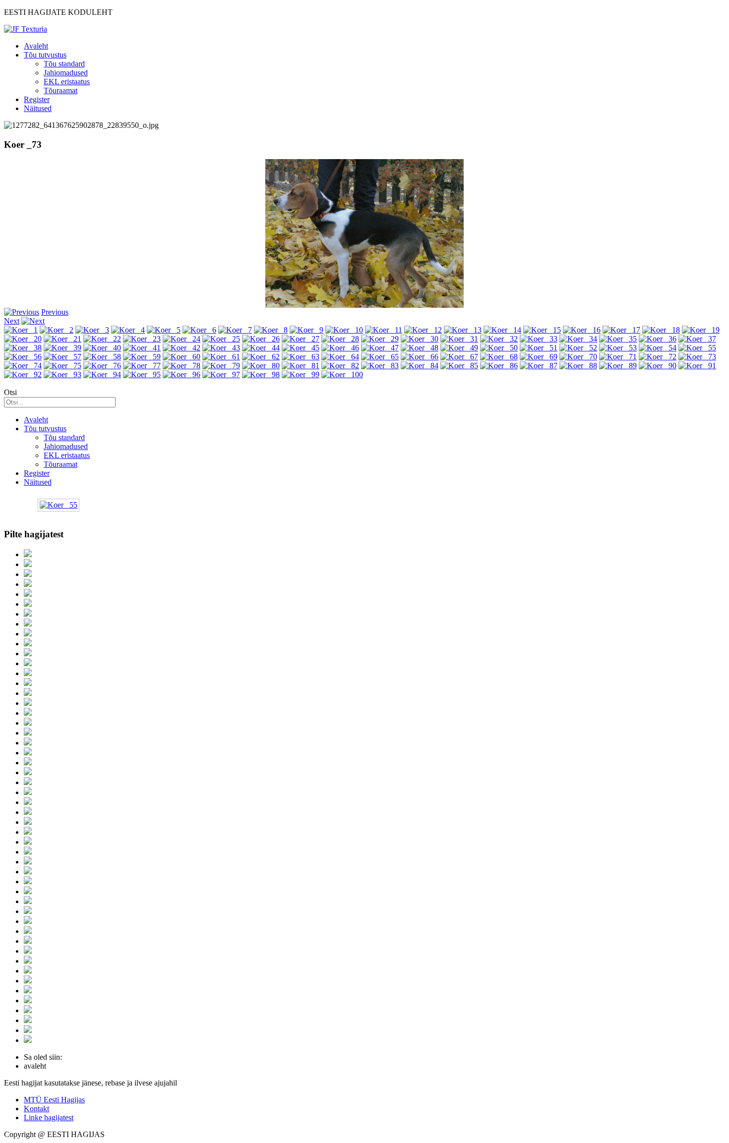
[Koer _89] (618, 365)
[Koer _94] (102, 374)
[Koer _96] (181, 374)
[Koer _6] (199, 330)
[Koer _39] (62, 347)
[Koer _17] (621, 330)
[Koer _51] (538, 347)
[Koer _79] (221, 365)
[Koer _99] (300, 374)
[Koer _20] (23, 339)
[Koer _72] (657, 356)
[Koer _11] (383, 330)
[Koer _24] (181, 339)
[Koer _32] (499, 339)
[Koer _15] (542, 330)
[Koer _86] (499, 365)
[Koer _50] (499, 347)
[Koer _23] (142, 339)
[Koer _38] (23, 347)
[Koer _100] (342, 374)
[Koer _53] (618, 347)
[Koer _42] (181, 347)
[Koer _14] (502, 330)
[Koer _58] (102, 356)
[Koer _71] (618, 356)
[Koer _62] (261, 356)
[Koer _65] (380, 356)
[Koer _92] (23, 374)
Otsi (10, 392)
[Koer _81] (300, 365)
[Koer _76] (102, 365)
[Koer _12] (423, 330)
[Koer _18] (661, 330)
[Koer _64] (340, 356)
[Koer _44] (261, 347)
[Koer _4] (128, 330)
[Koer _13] (463, 330)
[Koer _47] (380, 347)
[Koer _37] (697, 339)
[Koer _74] (23, 365)
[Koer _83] (380, 365)
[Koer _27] (300, 339)
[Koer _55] (697, 347)
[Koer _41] (142, 347)
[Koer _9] (306, 330)
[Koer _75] (62, 365)
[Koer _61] (221, 356)
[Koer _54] (657, 347)
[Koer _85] (459, 365)
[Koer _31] (459, 339)
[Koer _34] (578, 339)
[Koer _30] (419, 339)
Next (11, 321)
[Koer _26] (261, 339)
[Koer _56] (23, 356)
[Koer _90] (657, 365)
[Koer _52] (578, 347)
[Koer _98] (261, 374)
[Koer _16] (582, 330)
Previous (54, 312)
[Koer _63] (300, 356)
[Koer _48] (419, 347)
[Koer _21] (62, 339)
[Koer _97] (221, 374)
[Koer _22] (102, 339)
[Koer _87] (538, 365)
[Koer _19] (701, 330)
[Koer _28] (340, 339)
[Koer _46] (340, 347)
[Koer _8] (271, 330)
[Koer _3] (92, 330)
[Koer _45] (300, 347)
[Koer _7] (235, 330)
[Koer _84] (419, 365)
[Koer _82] (340, 365)
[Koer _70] (578, 356)
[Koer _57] (62, 356)
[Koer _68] (499, 356)
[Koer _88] (578, 365)
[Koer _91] (697, 365)
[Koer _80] (261, 365)
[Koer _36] (657, 339)
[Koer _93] (62, 374)
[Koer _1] (21, 330)
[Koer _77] (142, 365)
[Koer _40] (102, 347)
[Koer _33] (538, 339)
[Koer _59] (142, 356)
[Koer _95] (142, 374)
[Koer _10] (344, 330)
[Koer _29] (380, 339)
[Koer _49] (459, 347)
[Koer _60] (181, 356)
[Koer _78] (181, 365)
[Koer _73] (697, 356)
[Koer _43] (221, 347)
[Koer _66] (419, 356)
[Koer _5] (164, 330)
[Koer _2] (56, 330)
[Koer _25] (221, 339)
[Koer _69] (538, 356)
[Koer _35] (618, 339)
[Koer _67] (459, 356)
